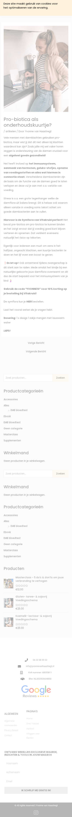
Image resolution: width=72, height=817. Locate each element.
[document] (36, 408)
